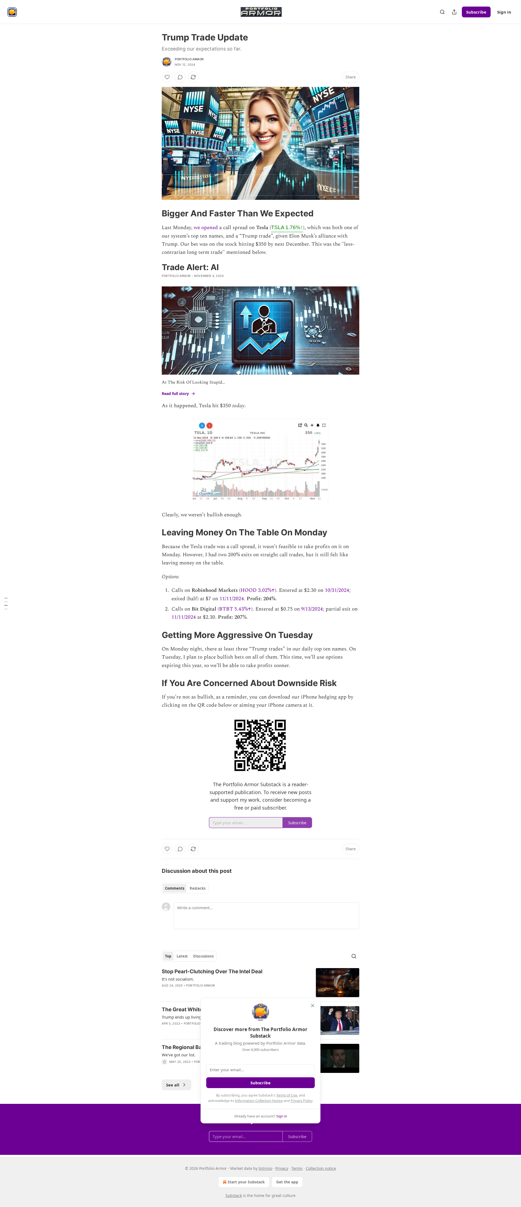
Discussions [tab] (203, 956)
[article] (260, 982)
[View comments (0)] (180, 77)
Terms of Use (286, 1095)
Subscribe (476, 12)
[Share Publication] (454, 12)
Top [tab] (168, 956)
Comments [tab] (174, 888)
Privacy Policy (301, 1100)
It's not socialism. (178, 979)
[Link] (154, 213)
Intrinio (265, 1168)
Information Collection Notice (259, 1100)
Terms (297, 1168)
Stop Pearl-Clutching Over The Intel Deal (212, 971)
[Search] (442, 12)
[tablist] (185, 888)
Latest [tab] (182, 956)
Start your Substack (246, 1181)
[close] (312, 1005)
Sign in (504, 12)
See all (172, 1085)
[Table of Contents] (6, 603)
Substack (233, 1195)
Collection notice (321, 1168)
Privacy (281, 1168)
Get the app (287, 1181)
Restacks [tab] (197, 888)
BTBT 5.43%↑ (235, 609)
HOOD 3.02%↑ (257, 590)
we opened (206, 228)
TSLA (287, 227)
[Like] (167, 77)
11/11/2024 (232, 599)
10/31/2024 (337, 590)
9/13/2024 (312, 609)
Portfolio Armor (189, 59)
